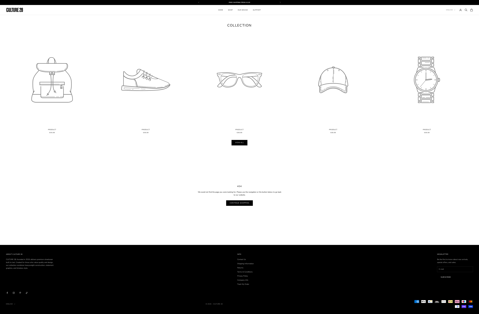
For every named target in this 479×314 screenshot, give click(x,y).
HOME (220, 10)
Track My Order (243, 284)
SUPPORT (257, 10)
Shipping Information (245, 263)
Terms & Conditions (245, 272)
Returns (240, 268)
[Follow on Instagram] (13, 293)
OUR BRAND (243, 10)
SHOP (230, 10)
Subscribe (446, 277)
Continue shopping (239, 203)
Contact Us (241, 259)
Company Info (242, 280)
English (449, 10)
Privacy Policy (242, 276)
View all (239, 142)
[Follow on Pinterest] (20, 293)
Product (52, 130)
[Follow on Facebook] (7, 293)
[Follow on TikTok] (26, 293)
